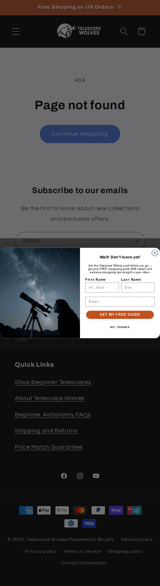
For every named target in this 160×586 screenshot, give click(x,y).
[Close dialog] (155, 253)
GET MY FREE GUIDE (120, 314)
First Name (95, 279)
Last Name (131, 279)
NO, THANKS (119, 327)
